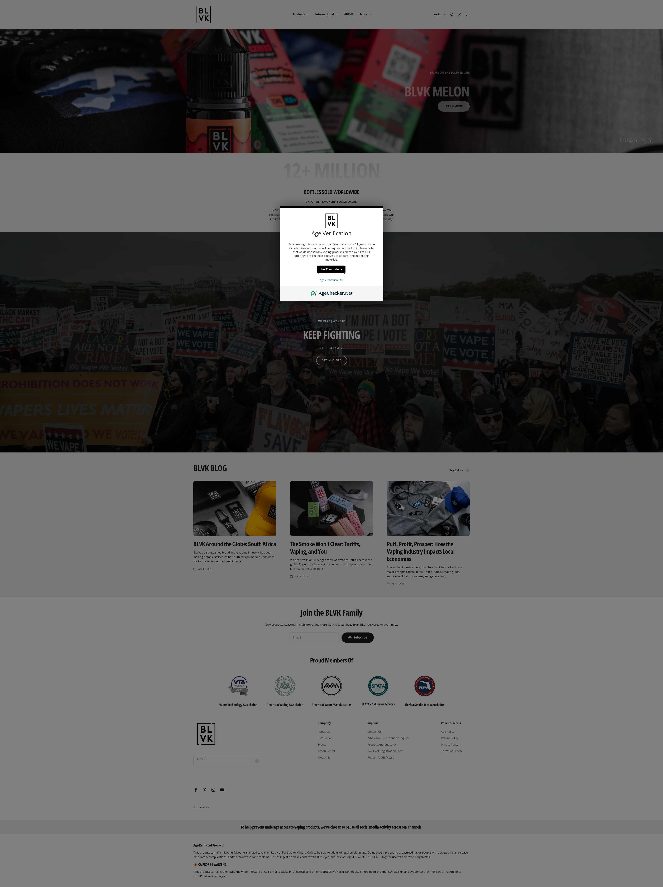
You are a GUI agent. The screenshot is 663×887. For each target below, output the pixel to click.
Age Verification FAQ (331, 280)
